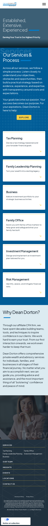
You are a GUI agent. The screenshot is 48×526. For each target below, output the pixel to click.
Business (6, 457)
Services (7, 445)
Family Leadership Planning (12, 454)
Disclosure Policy (19, 496)
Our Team (8, 462)
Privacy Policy (29, 496)
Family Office (29, 451)
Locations (8, 478)
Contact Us (9, 484)
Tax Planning (7, 451)
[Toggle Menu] (44, 4)
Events (6, 473)
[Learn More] (24, 143)
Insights (7, 467)
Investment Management (33, 454)
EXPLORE (24, 117)
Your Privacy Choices (18, 519)
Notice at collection (11, 523)
